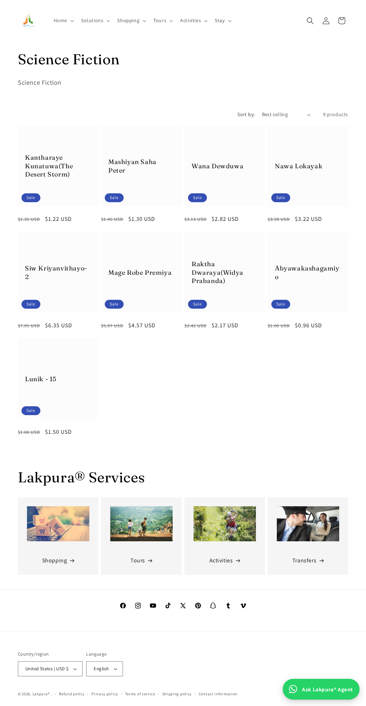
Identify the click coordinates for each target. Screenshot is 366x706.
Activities (221, 560)
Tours (137, 560)
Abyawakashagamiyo (307, 272)
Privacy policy (105, 693)
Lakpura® (41, 693)
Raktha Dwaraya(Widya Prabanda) (217, 272)
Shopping (54, 560)
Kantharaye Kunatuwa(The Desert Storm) (49, 165)
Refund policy (71, 693)
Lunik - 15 (40, 379)
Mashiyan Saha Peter (132, 166)
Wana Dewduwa (217, 166)
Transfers (304, 560)
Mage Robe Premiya (140, 272)
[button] (63, 20)
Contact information (218, 693)
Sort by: (245, 114)
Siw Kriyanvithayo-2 (56, 272)
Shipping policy (177, 693)
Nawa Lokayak (298, 166)
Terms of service (140, 693)
